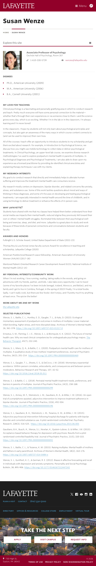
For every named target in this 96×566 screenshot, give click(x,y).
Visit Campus (48, 539)
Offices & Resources (27, 511)
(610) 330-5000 (38, 501)
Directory (8, 511)
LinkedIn (91, 494)
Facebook (76, 494)
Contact (22, 501)
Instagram (86, 494)
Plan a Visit (9, 501)
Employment (65, 511)
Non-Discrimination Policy (78, 562)
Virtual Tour (82, 511)
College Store (48, 511)
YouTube (81, 494)
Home (6, 32)
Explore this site (12, 42)
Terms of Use (35, 562)
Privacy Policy (53, 562)
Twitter (72, 494)
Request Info (79, 539)
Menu (82, 5)
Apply (17, 539)
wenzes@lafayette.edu (76, 60)
